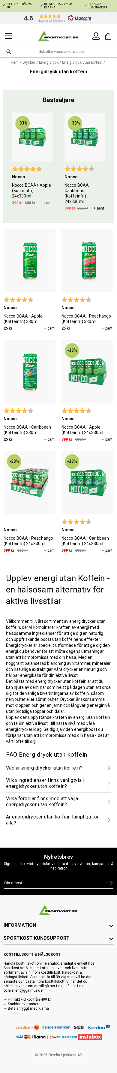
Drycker (28, 62)
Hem (15, 62)
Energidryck (48, 62)
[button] (56, 18)
